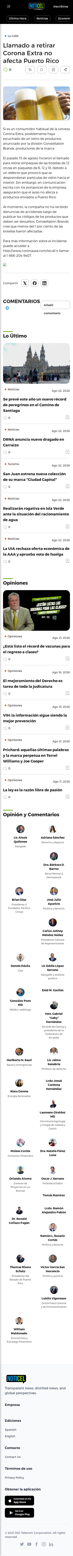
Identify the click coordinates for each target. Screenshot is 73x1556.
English (10, 1436)
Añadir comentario (52, 306)
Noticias (42, 18)
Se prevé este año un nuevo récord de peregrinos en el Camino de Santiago (34, 404)
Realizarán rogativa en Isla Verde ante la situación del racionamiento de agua (36, 514)
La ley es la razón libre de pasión (32, 790)
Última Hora (17, 18)
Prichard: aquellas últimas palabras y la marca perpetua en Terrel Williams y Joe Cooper (36, 755)
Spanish (10, 1429)
